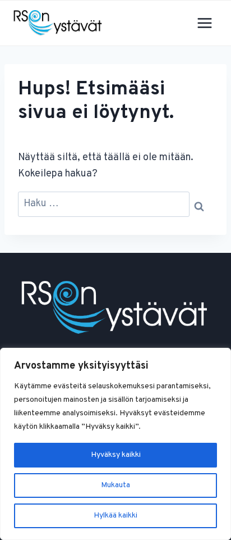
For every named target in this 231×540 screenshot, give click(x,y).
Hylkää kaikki (115, 515)
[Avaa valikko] (204, 22)
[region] (115, 444)
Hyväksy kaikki (116, 455)
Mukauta (115, 485)
